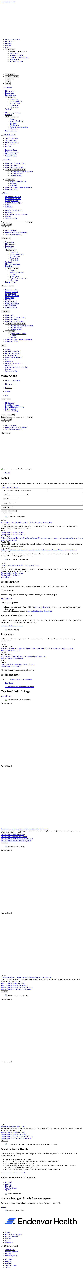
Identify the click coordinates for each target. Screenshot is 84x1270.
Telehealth (8, 109)
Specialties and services (13, 234)
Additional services (12, 117)
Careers (7, 45)
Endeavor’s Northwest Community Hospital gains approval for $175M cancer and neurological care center (37, 648)
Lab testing (13, 123)
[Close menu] (2, 135)
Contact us (9, 207)
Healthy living (13, 835)
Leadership (9, 212)
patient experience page (42, 607)
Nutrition (11, 666)
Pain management (14, 837)
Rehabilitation (14, 125)
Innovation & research (13, 199)
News (7, 205)
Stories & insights (11, 218)
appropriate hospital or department (40, 611)
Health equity (12, 658)
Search (3, 222)
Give (7, 47)
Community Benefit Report (14, 167)
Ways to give (10, 179)
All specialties (14, 107)
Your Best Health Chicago (17, 839)
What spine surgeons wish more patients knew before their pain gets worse (26, 977)
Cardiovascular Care (17, 101)
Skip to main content (8, 2)
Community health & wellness (15, 169)
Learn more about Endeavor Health (13, 1173)
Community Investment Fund (15, 163)
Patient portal (10, 49)
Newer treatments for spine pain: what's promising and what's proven (24, 829)
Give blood (13, 185)
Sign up (3, 1207)
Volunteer (13, 183)
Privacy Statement (11, 1252)
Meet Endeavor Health (13, 197)
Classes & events (11, 156)
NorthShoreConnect (17, 55)
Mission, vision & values (13, 210)
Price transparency (11, 1256)
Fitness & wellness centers (19, 127)
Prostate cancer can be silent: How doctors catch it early (20, 565)
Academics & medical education (16, 214)
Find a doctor (9, 41)
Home (7, 473)
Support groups (10, 140)
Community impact (11, 165)
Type (4, 499)
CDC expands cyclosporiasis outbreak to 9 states (17, 664)
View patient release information (12, 626)
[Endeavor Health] (42, 70)
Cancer (10, 575)
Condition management (16, 841)
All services (14, 129)
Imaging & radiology (17, 121)
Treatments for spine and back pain (13, 1126)
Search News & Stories (11, 490)
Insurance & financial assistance (16, 232)
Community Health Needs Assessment (18, 187)
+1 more (4, 843)
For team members (11, 1236)
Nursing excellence (11, 201)
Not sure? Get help (16, 61)
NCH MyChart (15, 59)
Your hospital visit (11, 138)
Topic (5, 494)
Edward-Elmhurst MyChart (19, 57)
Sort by (5, 503)
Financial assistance (12, 142)
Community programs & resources (21, 171)
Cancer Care (14, 99)
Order (5, 507)
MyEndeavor (14, 53)
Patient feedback (11, 150)
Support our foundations (18, 181)
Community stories (11, 189)
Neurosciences (15, 103)
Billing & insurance (12, 152)
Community (9, 79)
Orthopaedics (14, 105)
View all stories (6, 577)
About (8, 81)
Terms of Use (10, 1250)
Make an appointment (12, 39)
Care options (10, 74)
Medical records (10, 154)
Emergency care (10, 131)
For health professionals (13, 1234)
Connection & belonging (13, 203)
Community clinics (16, 173)
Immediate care (10, 95)
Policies (8, 146)
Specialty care (10, 97)
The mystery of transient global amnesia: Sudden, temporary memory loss (26, 522)
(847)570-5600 (6, 598)
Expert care (12, 532)
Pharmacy (13, 119)
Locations (8, 43)
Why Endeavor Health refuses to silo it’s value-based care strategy (23, 656)
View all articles (6, 696)
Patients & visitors (12, 76)
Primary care (9, 93)
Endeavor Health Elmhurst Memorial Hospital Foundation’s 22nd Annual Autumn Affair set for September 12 (39, 550)
